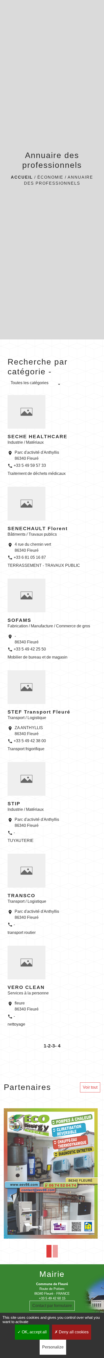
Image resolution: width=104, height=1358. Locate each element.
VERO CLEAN (26, 987)
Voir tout (90, 1087)
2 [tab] (55, 1251)
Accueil (22, 177)
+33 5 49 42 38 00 (30, 741)
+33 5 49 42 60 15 (52, 1298)
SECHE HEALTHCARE (37, 436)
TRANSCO (21, 895)
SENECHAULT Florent (38, 528)
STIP (14, 803)
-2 (48, 1045)
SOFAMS (19, 620)
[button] (35, 384)
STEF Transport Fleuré (39, 712)
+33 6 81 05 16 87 (30, 557)
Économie (50, 177)
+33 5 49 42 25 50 (30, 649)
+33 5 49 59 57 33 (30, 465)
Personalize (53, 1347)
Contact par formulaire (52, 1305)
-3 (53, 1045)
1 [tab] (48, 1251)
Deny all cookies (73, 1332)
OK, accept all (34, 1332)
